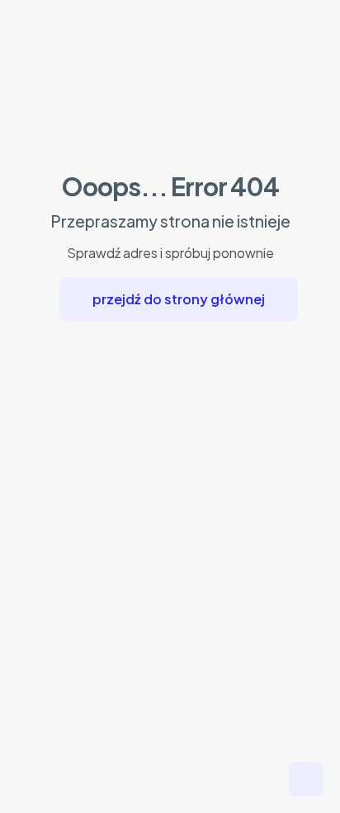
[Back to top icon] (306, 779)
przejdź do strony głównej (178, 299)
